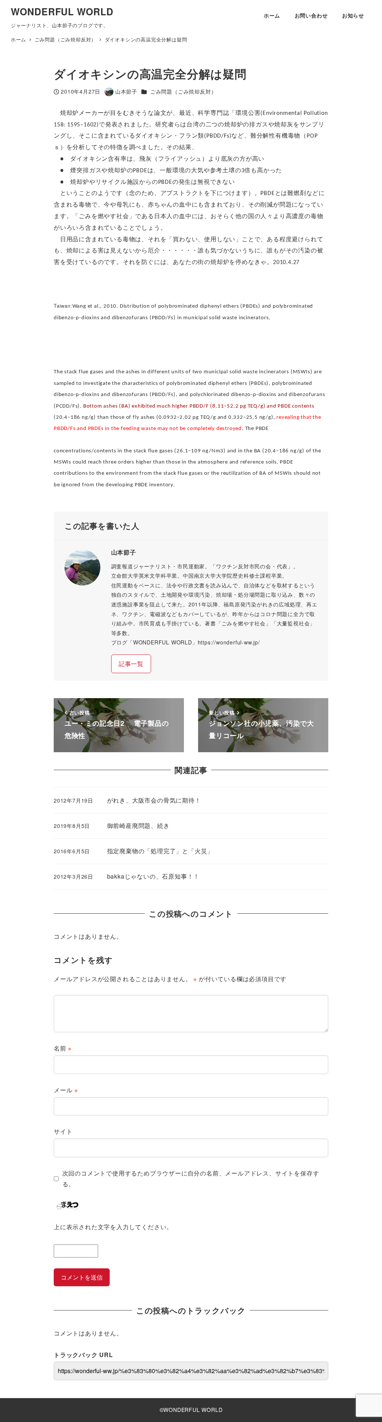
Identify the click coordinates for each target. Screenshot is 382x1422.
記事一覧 (131, 663)
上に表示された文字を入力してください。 (113, 1226)
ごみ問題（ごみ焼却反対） (183, 91)
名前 (63, 1048)
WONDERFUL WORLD (62, 11)
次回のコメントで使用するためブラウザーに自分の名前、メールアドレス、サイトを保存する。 (190, 1178)
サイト (63, 1131)
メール (66, 1090)
